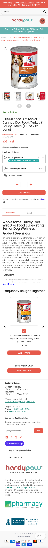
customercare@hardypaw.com (20, 435)
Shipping (5, 147)
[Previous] (4, 67)
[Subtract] (17, 184)
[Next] (43, 67)
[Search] (45, 12)
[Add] (30, 184)
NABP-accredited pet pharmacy (20, 521)
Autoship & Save (23, 158)
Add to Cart (24, 192)
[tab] (19, 236)
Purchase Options (10, 152)
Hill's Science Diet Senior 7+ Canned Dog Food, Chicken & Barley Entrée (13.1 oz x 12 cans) (23, 217)
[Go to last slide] (7, 235)
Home (3, 38)
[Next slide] (41, 235)
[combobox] (22, 12)
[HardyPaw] (22, 21)
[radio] (5, 157)
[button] (42, 21)
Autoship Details (15, 176)
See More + (8, 318)
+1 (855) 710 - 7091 (17, 445)
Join (38, 464)
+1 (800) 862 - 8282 (21, 443)
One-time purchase (17, 168)
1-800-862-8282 (26, 2)
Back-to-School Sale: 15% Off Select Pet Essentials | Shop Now (24, 30)
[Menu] (3, 21)
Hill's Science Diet (9, 134)
